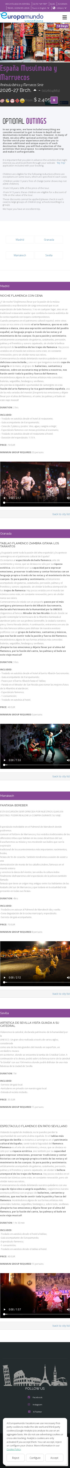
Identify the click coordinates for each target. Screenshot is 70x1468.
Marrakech (20, 255)
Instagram (37, 1404)
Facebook (37, 1397)
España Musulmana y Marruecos (28, 72)
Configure (35, 1458)
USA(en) (60, 8)
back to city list (61, 514)
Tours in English (39, 8)
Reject (15, 1458)
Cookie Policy (14, 1449)
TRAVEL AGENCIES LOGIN (18, 8)
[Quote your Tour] (54, 100)
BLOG (52, 4)
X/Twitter (37, 1411)
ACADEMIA (62, 4)
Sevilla (48, 255)
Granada (49, 239)
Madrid (20, 239)
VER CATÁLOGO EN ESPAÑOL (17, 4)
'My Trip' (61, 162)
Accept (54, 1458)
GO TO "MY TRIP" (40, 4)
